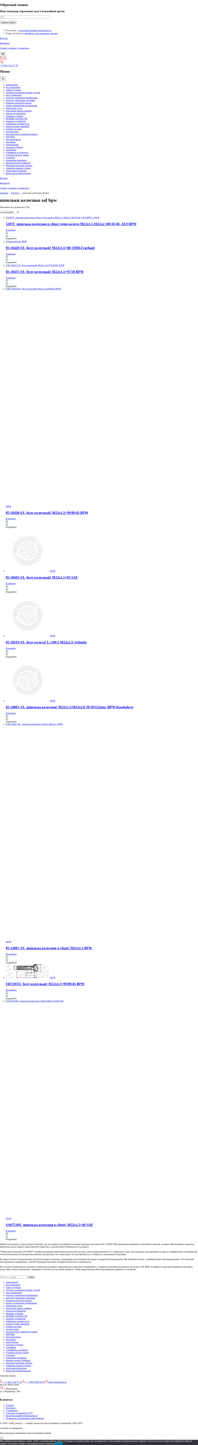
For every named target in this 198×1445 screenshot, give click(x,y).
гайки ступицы (13, 90)
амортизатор (12, 85)
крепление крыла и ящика (19, 111)
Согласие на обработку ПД (19, 1413)
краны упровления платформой (21, 105)
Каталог (15, 193)
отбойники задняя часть (17, 124)
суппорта (10, 157)
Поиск (31, 1277)
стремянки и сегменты (17, 152)
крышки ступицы (14, 116)
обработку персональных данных (41, 33)
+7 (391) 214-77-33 (9, 65)
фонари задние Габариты (18, 163)
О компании (12, 1410)
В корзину (11, 230)
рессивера (11, 142)
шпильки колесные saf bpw (19, 165)
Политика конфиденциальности (22, 1415)
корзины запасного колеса (19, 103)
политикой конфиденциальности (35, 30)
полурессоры (12, 131)
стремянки (11, 150)
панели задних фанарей (17, 126)
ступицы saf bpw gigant (17, 155)
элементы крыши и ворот (18, 168)
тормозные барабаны (16, 160)
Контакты (11, 1408)
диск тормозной (14, 95)
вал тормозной (13, 87)
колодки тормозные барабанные (22, 98)
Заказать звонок (8, 22)
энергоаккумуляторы (16, 170)
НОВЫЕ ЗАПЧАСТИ (16, 118)
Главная (4, 193)
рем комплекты (13, 139)
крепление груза (14, 108)
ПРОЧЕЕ (10, 137)
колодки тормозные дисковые (20, 100)
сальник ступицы (14, 147)
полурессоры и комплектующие (21, 134)
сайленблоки (12, 144)
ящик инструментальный (18, 173)
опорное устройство (16, 121)
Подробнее (11, 954)
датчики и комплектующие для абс (23, 92)
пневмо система (14, 129)
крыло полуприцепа (16, 113)
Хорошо (59, 1443)
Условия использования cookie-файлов (25, 1418)
